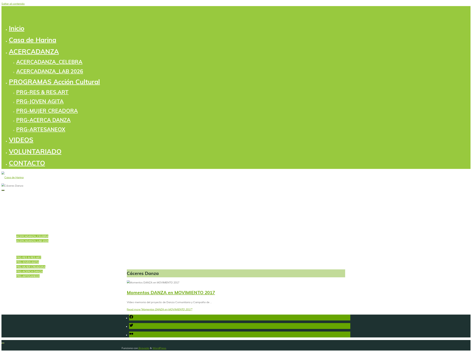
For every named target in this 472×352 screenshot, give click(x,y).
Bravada (143, 348)
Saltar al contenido (13, 3)
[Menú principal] (2, 190)
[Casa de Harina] (12, 177)
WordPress (159, 348)
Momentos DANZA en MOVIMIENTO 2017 (171, 292)
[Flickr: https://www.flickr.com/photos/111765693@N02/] (131, 335)
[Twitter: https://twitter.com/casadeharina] (131, 326)
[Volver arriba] (2, 343)
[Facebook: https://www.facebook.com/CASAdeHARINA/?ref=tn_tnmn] (131, 318)
